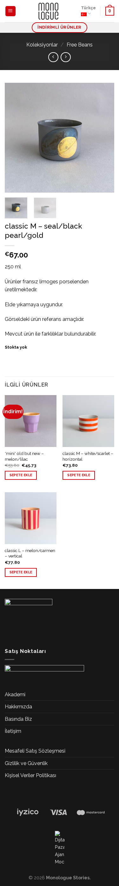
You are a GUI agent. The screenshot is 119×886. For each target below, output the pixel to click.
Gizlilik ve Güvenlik (26, 763)
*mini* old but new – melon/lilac (24, 456)
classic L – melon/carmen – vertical (30, 553)
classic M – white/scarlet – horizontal (88, 456)
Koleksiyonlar (42, 45)
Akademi (15, 694)
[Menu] (10, 11)
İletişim (13, 731)
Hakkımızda (18, 707)
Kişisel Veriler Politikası (30, 775)
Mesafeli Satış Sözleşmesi (35, 751)
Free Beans (80, 45)
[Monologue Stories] (48, 11)
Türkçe (88, 7)
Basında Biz (18, 719)
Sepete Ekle (21, 475)
